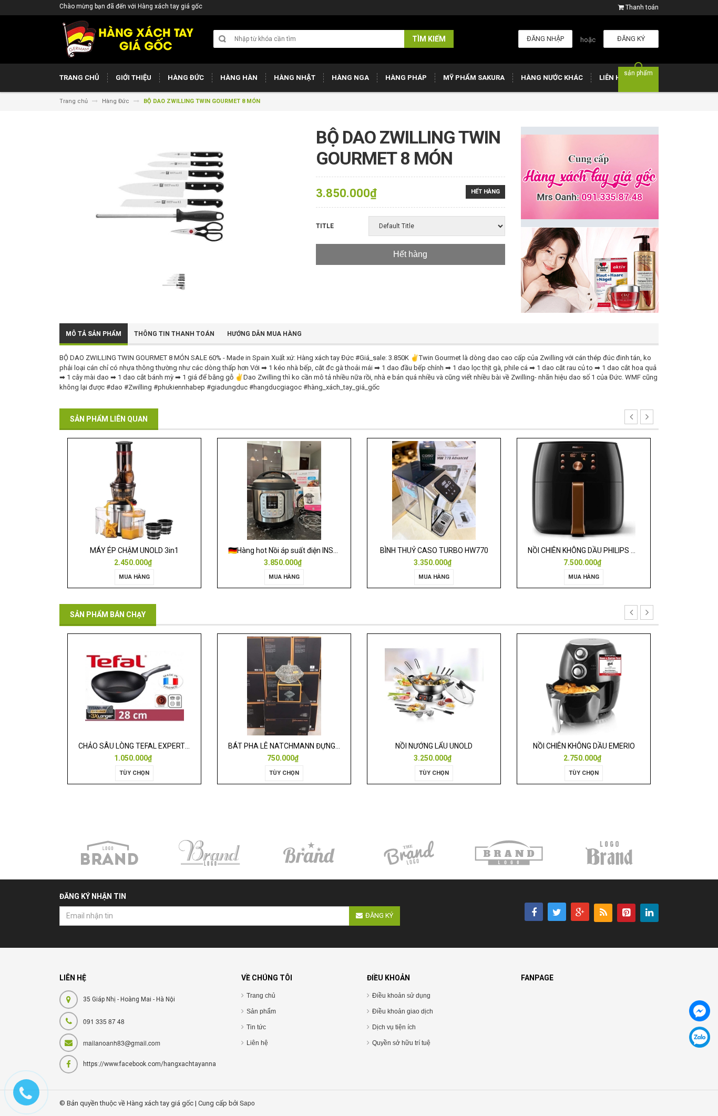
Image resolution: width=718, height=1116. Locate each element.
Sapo (247, 1102)
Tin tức (256, 1027)
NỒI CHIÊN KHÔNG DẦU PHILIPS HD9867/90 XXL (464, 550)
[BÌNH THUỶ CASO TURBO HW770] (292, 490)
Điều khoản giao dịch (402, 1011)
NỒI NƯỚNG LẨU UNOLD (292, 746)
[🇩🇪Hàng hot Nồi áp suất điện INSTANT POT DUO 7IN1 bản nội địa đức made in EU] (143, 490)
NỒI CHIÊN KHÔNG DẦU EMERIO (442, 746)
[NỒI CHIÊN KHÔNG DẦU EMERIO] (442, 686)
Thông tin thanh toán (174, 333)
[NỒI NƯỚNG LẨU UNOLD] (292, 686)
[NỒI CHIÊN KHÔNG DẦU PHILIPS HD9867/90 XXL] (442, 490)
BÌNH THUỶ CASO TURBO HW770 (292, 550)
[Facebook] (699, 1010)
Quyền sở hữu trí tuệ (401, 1043)
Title (325, 226)
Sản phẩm (261, 1011)
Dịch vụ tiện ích (394, 1027)
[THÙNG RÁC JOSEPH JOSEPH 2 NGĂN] (591, 686)
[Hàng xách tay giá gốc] (127, 39)
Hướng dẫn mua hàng (264, 333)
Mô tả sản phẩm (93, 333)
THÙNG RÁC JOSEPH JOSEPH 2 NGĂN (598, 746)
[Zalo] (699, 1037)
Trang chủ (261, 995)
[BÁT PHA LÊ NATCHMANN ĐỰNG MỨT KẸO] (142, 686)
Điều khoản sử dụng (401, 995)
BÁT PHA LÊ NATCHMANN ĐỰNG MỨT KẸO (157, 746)
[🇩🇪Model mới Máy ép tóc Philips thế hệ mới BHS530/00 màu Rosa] (592, 490)
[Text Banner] (590, 270)
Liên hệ (257, 1043)
